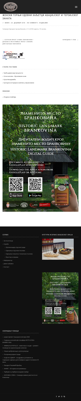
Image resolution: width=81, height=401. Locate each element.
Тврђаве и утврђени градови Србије (16, 372)
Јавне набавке (9, 264)
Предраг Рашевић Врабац (13, 365)
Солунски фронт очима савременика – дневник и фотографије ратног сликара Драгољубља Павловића (18, 42)
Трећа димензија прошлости (13, 73)
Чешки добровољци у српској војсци (16, 351)
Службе (6, 244)
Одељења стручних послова (15, 251)
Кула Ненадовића (10, 79)
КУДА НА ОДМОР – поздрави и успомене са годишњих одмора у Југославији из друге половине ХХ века (21, 360)
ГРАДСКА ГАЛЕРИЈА (10, 97)
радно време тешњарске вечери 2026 (17, 337)
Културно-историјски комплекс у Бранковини (19, 83)
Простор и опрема (12, 257)
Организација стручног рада (15, 247)
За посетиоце (8, 241)
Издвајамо (43, 23)
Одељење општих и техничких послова (19, 254)
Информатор (8, 260)
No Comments (32, 23)
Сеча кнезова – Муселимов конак (15, 76)
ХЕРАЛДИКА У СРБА (70, 39)
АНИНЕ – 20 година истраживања (15, 369)
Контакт (6, 267)
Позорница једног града (12, 354)
